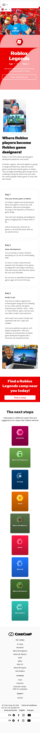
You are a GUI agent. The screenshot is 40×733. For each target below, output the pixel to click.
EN (6, 9)
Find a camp (20, 397)
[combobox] (5, 9)
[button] (5, 4)
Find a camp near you (19, 77)
